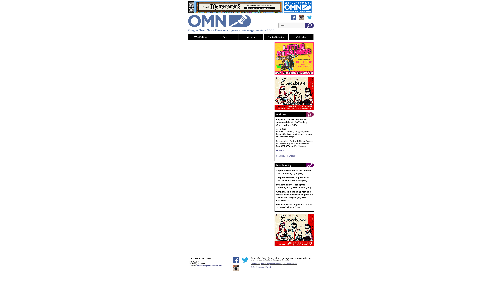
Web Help (270, 267)
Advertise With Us (290, 264)
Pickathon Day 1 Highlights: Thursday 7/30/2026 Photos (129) (293, 186)
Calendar (301, 37)
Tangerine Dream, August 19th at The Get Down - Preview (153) (293, 179)
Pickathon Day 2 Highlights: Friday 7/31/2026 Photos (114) (294, 206)
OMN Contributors (258, 267)
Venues (251, 37)
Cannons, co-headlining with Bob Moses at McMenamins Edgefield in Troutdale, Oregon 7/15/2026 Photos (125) (294, 196)
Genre (226, 37)
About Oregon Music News (271, 264)
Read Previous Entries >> (286, 156)
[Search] (309, 25)
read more (281, 151)
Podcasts (281, 114)
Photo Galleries (276, 37)
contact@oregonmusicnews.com (209, 266)
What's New (200, 37)
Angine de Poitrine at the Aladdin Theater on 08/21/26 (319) (293, 172)
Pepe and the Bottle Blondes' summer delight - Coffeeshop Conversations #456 (291, 122)
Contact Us (255, 264)
